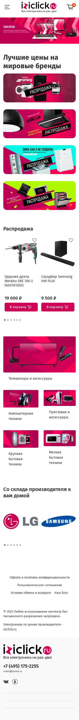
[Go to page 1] (4, 320)
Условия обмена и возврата (31, 593)
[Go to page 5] (17, 320)
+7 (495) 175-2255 (21, 666)
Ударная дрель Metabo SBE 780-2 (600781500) (19, 280)
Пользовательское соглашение (39, 585)
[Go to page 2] (8, 320)
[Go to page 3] (11, 320)
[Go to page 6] (20, 320)
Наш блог (61, 593)
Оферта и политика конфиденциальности (40, 577)
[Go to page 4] (14, 320)
